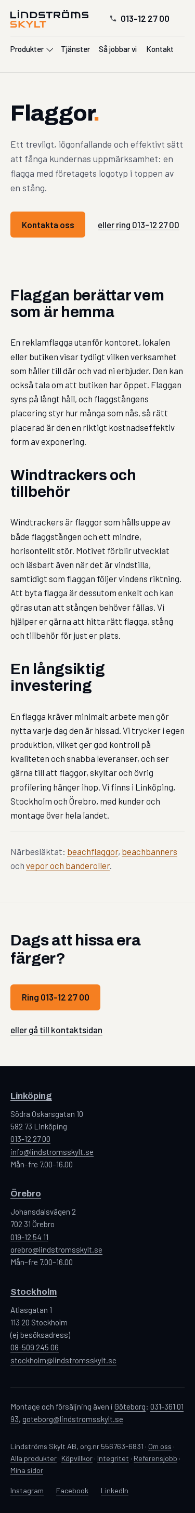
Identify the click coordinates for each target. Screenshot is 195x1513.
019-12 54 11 (29, 1237)
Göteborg (130, 1406)
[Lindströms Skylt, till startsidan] (49, 18)
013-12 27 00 (145, 18)
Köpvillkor (77, 1458)
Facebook (72, 1490)
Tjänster (75, 49)
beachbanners (149, 851)
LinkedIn (114, 1490)
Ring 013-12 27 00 (55, 997)
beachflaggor (92, 851)
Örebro (25, 1194)
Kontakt (160, 49)
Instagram (27, 1490)
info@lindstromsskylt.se (52, 1151)
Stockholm (33, 1292)
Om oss (160, 1446)
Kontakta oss (48, 224)
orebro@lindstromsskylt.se (56, 1249)
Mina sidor (26, 1470)
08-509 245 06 (34, 1347)
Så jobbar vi (118, 49)
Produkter (27, 49)
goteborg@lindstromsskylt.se (72, 1419)
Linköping (31, 1096)
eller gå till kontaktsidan (56, 1029)
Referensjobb (155, 1458)
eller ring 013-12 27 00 (138, 224)
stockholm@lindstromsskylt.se (63, 1360)
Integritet (113, 1458)
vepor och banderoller (68, 865)
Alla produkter (33, 1458)
